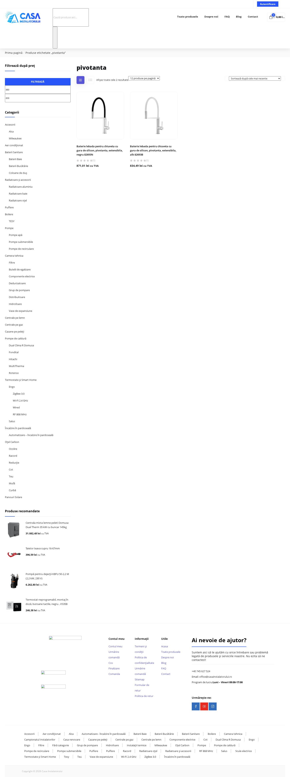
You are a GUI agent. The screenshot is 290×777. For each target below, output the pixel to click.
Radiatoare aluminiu (21, 186)
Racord (13, 455)
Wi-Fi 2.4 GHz (20, 400)
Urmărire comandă (114, 654)
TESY (11, 221)
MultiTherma (16, 366)
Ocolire (13, 449)
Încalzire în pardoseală (18, 428)
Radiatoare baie (18, 193)
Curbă (12, 490)
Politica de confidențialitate (144, 660)
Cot (11, 469)
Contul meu (115, 646)
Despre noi (211, 16)
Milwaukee (15, 138)
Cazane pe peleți (14, 331)
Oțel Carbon (12, 442)
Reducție (14, 462)
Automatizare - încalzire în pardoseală (103, 734)
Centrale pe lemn (15, 318)
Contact (253, 16)
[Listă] (90, 80)
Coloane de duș (18, 173)
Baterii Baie (15, 159)
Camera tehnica (14, 255)
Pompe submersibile (21, 242)
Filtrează (37, 81)
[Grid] (80, 80)
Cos (111, 663)
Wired (16, 407)
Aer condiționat (14, 145)
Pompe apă (15, 235)
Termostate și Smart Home (20, 380)
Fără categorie (60, 745)
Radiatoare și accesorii (18, 180)
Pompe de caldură (15, 338)
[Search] (55, 37)
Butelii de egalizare (20, 269)
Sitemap (139, 679)
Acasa (164, 646)
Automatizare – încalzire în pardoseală (31, 435)
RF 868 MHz (20, 414)
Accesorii (10, 124)
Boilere (9, 214)
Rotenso (14, 373)
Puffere (9, 207)
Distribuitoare (17, 297)
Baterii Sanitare (14, 152)
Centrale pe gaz (14, 324)
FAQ (227, 16)
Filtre (12, 262)
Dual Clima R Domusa (21, 345)
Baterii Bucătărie (18, 166)
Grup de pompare (19, 290)
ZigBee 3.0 (18, 393)
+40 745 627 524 (201, 671)
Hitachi (13, 359)
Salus (12, 421)
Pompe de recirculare (21, 249)
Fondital (14, 352)
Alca (11, 131)
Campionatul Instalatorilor (39, 739)
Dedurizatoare (17, 283)
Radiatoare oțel (18, 200)
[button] (276, 17)
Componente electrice (22, 276)
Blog (238, 16)
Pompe (9, 228)
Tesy (66, 756)
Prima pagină (13, 53)
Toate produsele (187, 16)
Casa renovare (71, 739)
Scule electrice (243, 751)
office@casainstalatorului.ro (215, 676)
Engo (12, 386)
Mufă (12, 483)
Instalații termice (136, 745)
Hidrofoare (15, 304)
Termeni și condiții (141, 649)
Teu (11, 476)
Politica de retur (144, 696)
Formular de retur (142, 687)
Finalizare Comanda (114, 671)
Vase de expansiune (20, 311)
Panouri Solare (13, 497)
